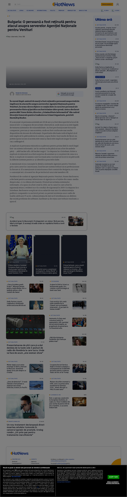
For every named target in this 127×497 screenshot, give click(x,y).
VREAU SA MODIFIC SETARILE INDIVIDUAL (112, 482)
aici (38, 487)
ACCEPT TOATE (113, 477)
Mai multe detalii (16, 476)
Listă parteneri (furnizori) (63, 482)
